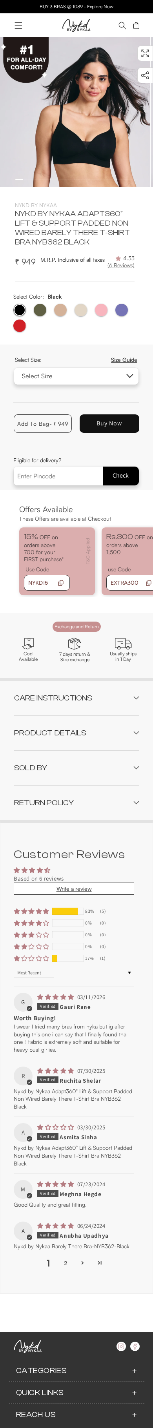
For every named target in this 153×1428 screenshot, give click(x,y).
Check (121, 475)
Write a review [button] (74, 888)
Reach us (36, 1414)
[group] (75, 112)
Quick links (40, 1392)
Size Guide (124, 359)
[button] (18, 25)
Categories (41, 1370)
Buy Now (109, 423)
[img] (56, 997)
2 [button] (65, 1263)
